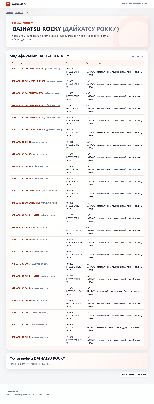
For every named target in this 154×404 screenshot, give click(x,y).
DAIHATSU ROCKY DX (29, 312)
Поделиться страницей (134, 374)
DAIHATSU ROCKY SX (29, 166)
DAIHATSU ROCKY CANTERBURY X (35, 68)
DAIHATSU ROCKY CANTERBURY (34, 190)
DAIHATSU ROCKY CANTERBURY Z (35, 105)
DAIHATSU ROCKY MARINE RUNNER (36, 81)
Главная (9, 12)
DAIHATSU (19, 12)
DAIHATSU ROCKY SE (29, 142)
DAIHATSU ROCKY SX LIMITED (33, 215)
